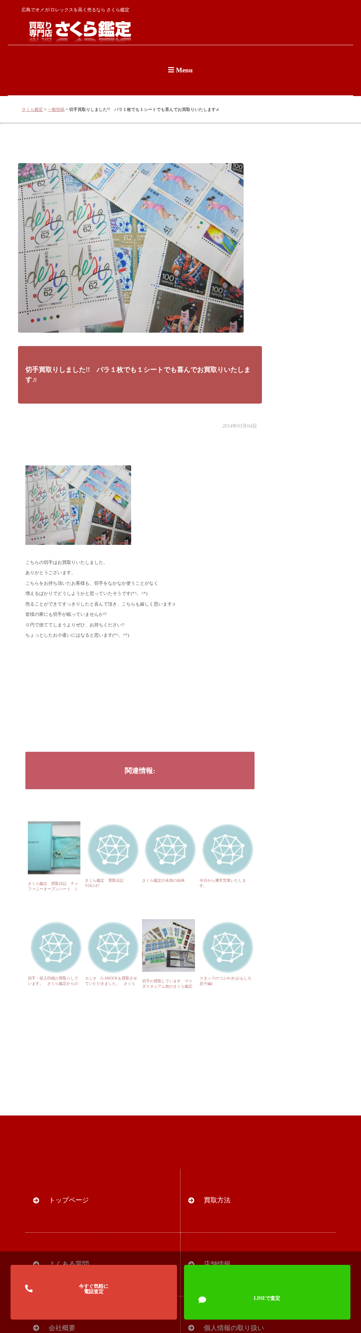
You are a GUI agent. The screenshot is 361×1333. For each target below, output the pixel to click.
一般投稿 (56, 109)
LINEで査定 (267, 1298)
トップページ (69, 1200)
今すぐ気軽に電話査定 (94, 1289)
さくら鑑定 (32, 109)
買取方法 (217, 1200)
